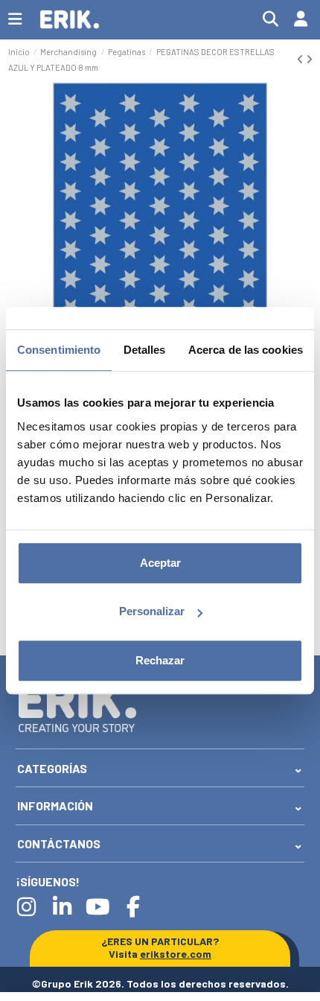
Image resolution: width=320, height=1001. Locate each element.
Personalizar (152, 611)
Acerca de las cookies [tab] (245, 349)
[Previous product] (301, 59)
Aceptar (160, 562)
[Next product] (309, 59)
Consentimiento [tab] (58, 349)
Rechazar (160, 660)
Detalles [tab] (145, 349)
